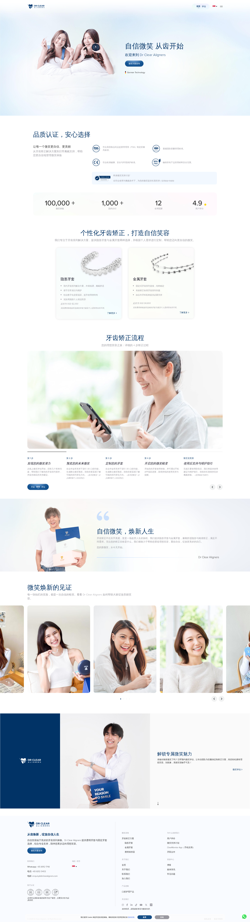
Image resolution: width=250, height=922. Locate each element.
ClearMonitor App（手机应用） (181, 847)
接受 (144, 917)
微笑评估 (237, 769)
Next (221, 699)
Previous (214, 699)
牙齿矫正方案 (128, 838)
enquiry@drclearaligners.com (45, 876)
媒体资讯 (171, 869)
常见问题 (171, 874)
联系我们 (126, 874)
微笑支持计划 (173, 842)
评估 (203, 6)
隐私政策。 (132, 917)
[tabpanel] (58, 649)
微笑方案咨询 (134, 63)
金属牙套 (129, 847)
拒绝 (162, 917)
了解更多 (111, 313)
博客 (169, 865)
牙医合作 (171, 851)
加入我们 (126, 878)
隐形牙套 (129, 842)
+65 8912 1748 (43, 866)
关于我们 (126, 869)
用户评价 (171, 838)
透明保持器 (130, 851)
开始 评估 (38, 487)
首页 (124, 865)
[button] (220, 487)
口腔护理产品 (128, 891)
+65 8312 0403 (39, 871)
